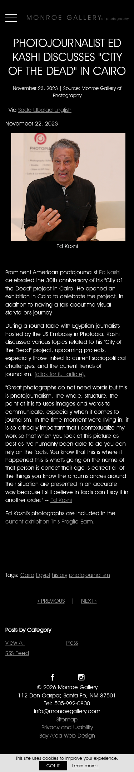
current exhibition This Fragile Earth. (50, 521)
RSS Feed (17, 653)
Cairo (27, 575)
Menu (11, 18)
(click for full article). (60, 374)
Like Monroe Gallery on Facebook (52, 677)
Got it (53, 765)
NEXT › (89, 600)
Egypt (43, 575)
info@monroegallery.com (67, 711)
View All (15, 642)
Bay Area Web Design (67, 735)
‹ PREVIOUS (51, 600)
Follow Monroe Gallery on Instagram (81, 677)
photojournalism (89, 575)
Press (72, 642)
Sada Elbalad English (44, 109)
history (59, 575)
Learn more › (85, 765)
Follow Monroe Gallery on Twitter (67, 677)
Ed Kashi (109, 272)
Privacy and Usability (67, 727)
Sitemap (67, 719)
